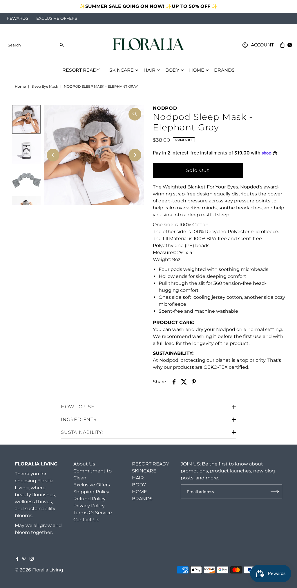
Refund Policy (89, 498)
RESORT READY (80, 70)
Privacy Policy (89, 505)
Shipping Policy (91, 492)
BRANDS (224, 70)
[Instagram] (32, 559)
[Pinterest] (24, 559)
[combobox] (36, 45)
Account (262, 45)
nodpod (165, 108)
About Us (84, 464)
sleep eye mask (45, 86)
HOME (196, 70)
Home (20, 86)
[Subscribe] (275, 491)
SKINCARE (121, 70)
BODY (172, 70)
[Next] (287, 6)
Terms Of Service (92, 512)
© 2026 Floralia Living (39, 570)
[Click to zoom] (134, 114)
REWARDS (17, 18)
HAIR (149, 70)
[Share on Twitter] (184, 381)
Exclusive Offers (91, 485)
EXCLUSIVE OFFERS (56, 18)
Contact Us (86, 519)
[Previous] (10, 6)
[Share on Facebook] (174, 381)
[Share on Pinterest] (193, 381)
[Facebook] (17, 559)
